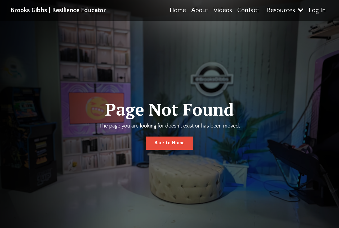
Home (178, 10)
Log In (317, 10)
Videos (222, 10)
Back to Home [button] (169, 143)
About (199, 10)
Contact (248, 10)
